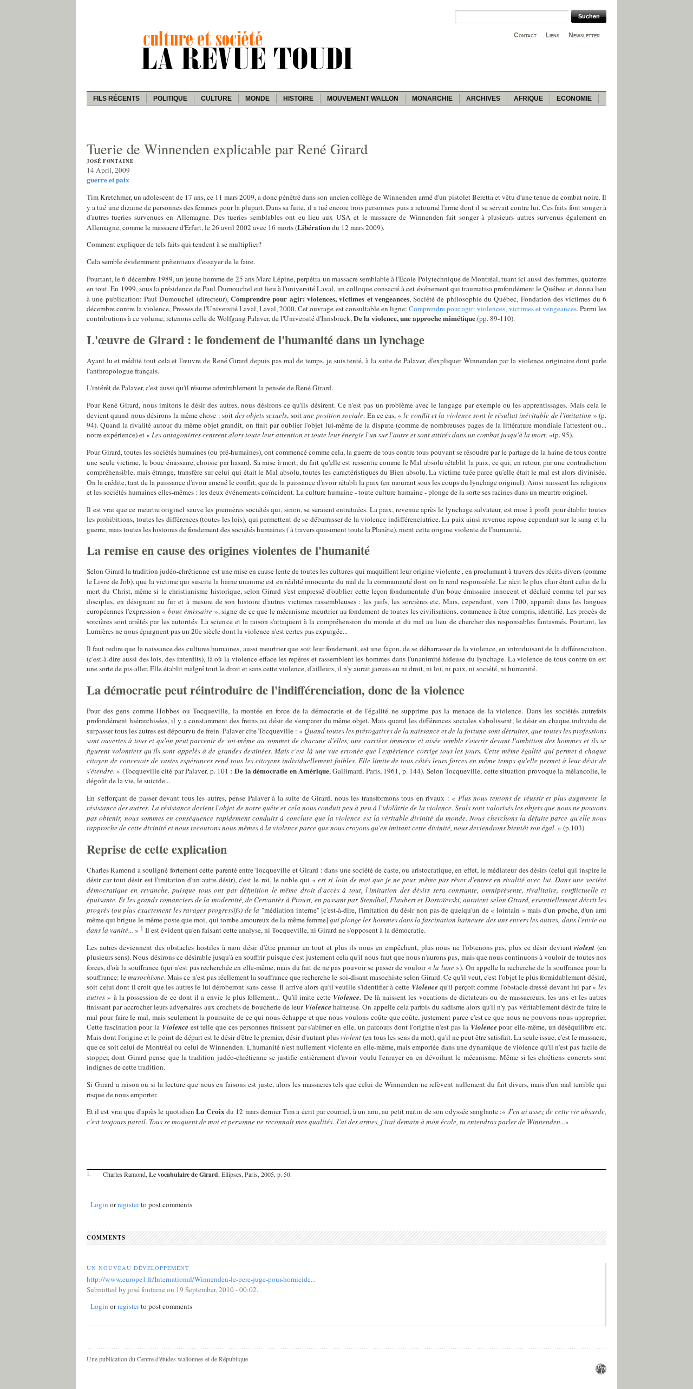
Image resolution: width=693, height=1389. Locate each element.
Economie (574, 98)
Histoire (298, 98)
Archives (483, 98)
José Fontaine (110, 161)
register (128, 1204)
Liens (552, 35)
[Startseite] (249, 71)
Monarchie (432, 98)
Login (99, 1204)
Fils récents (116, 98)
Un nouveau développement (138, 1268)
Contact (525, 35)
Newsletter (584, 35)
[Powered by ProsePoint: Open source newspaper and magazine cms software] (601, 1371)
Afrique (528, 98)
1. (89, 1173)
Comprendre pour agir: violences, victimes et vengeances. (493, 308)
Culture (216, 98)
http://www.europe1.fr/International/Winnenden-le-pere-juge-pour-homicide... (201, 1279)
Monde (257, 98)
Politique (170, 98)
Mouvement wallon (362, 98)
